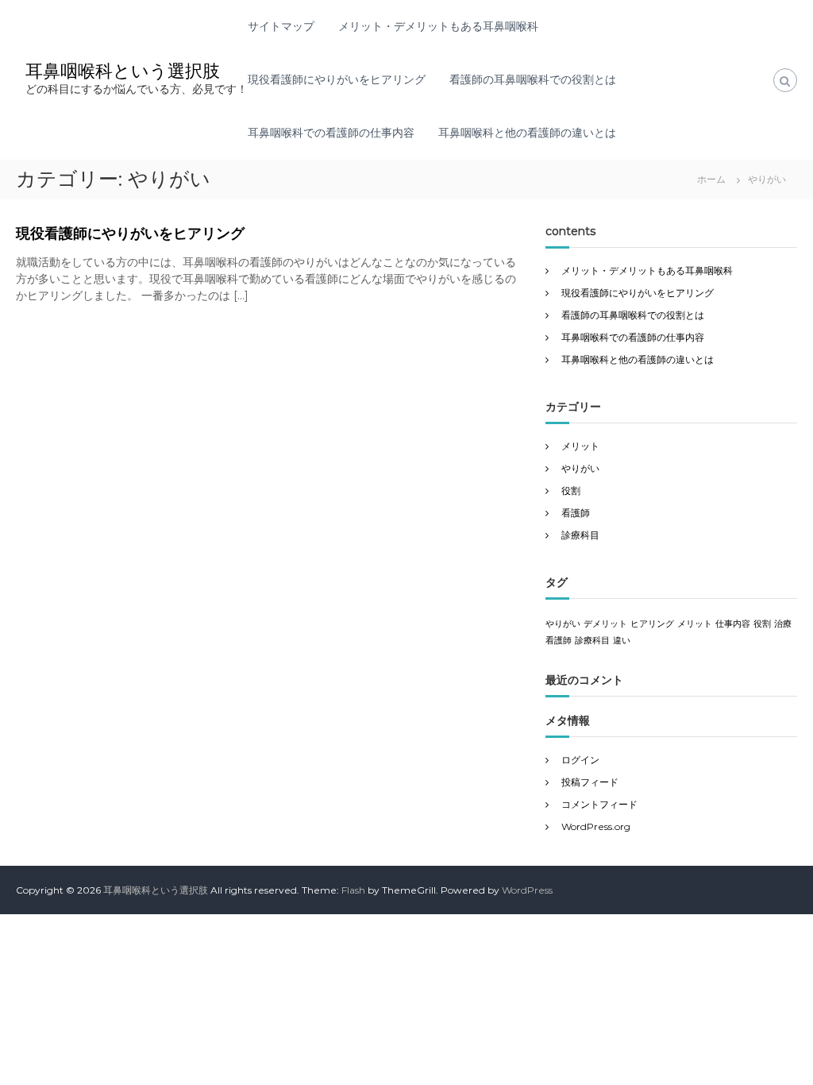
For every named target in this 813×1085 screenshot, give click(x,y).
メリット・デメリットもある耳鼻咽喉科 (438, 26)
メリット (580, 446)
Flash (353, 890)
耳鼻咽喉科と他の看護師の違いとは (527, 132)
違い (621, 640)
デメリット (605, 624)
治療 (783, 624)
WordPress (527, 890)
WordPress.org (595, 826)
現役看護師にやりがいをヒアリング (337, 79)
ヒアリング (652, 624)
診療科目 (580, 535)
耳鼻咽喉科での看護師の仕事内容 (331, 132)
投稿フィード (589, 782)
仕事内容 (732, 624)
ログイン (580, 760)
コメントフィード (599, 804)
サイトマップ (281, 26)
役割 (570, 490)
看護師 (575, 513)
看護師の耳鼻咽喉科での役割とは (532, 79)
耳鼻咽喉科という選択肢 (122, 71)
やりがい (580, 468)
